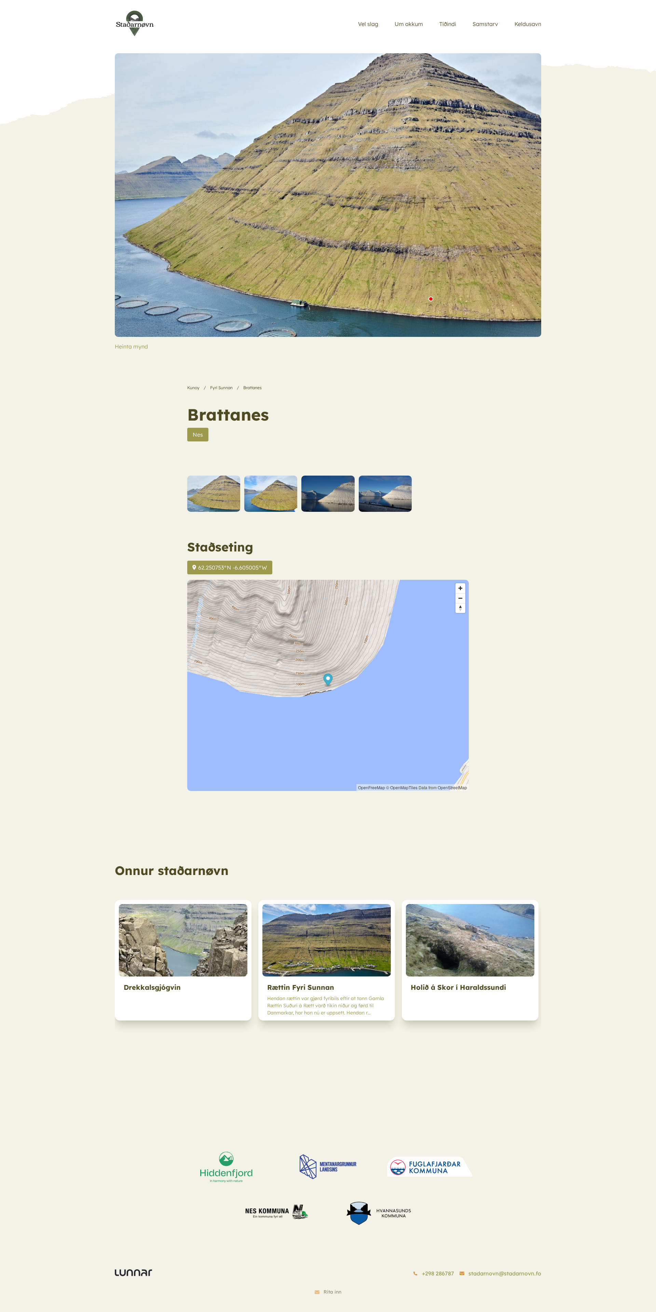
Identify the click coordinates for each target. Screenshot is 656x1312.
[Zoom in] (460, 588)
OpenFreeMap (371, 787)
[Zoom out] (460, 598)
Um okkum (409, 23)
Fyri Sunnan (221, 387)
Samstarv (485, 23)
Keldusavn (528, 23)
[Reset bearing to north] (460, 608)
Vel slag (368, 23)
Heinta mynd (131, 346)
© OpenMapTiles (402, 787)
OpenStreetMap (452, 787)
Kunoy (193, 387)
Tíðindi (447, 23)
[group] (183, 960)
